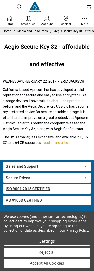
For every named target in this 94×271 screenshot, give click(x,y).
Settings (47, 241)
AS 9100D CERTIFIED (24, 200)
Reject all (47, 252)
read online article (57, 143)
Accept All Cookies (47, 263)
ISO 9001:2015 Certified (28, 189)
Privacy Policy (77, 230)
